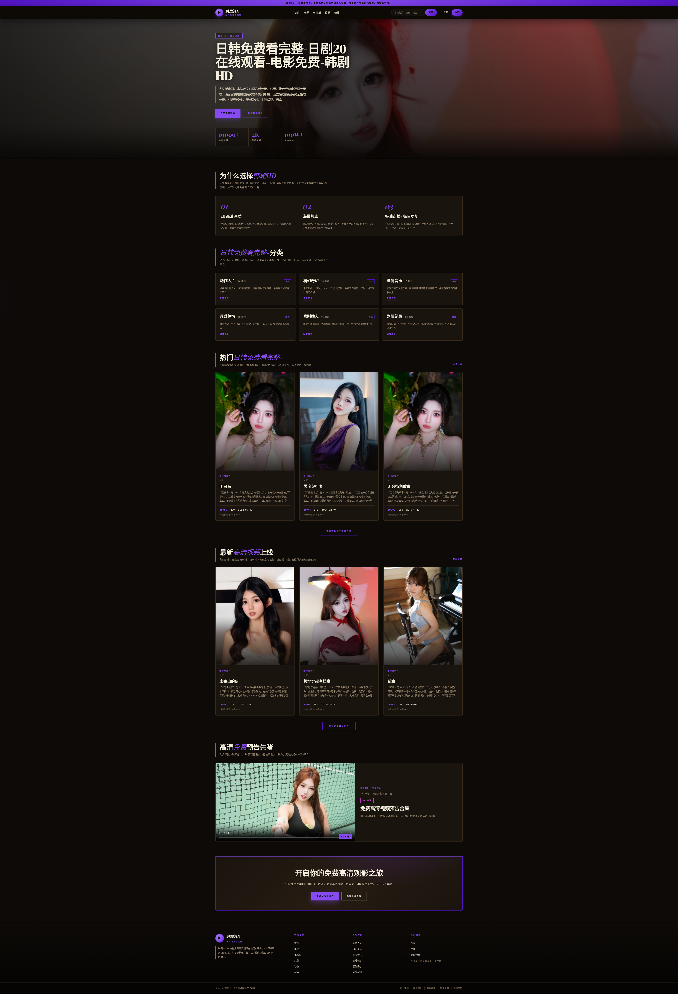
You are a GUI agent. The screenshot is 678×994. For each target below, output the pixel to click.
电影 (306, 12)
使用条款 (444, 988)
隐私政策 (431, 988)
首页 (297, 12)
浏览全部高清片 (325, 896)
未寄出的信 (229, 681)
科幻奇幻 (357, 949)
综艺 (328, 12)
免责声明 (458, 988)
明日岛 (225, 486)
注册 (457, 12)
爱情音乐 (357, 954)
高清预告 (415, 954)
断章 (391, 681)
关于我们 (404, 988)
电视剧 (317, 12)
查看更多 (224, 298)
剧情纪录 (357, 972)
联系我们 (417, 988)
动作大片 (357, 943)
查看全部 (458, 364)
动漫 (337, 12)
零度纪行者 (313, 486)
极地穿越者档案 (317, 681)
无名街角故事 (399, 486)
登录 (446, 12)
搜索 (431, 12)
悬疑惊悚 (357, 960)
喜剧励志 (357, 966)
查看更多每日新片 (339, 726)
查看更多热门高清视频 (339, 531)
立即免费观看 (228, 113)
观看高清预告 (255, 113)
